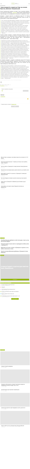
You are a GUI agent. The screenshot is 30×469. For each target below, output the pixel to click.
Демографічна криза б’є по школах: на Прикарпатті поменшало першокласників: (13, 174)
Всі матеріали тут (15, 279)
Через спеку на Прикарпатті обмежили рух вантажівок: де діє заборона (13, 182)
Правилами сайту (14, 104)
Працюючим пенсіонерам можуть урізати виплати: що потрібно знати (15, 169)
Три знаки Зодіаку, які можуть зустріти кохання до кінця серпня (14, 178)
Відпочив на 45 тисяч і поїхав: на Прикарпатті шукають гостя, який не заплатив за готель (15, 248)
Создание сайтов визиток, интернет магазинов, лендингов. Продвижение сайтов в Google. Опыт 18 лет (13, 385)
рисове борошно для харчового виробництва (10, 389)
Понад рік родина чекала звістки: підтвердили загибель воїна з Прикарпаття (15, 244)
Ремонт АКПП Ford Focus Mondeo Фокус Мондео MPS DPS (12, 425)
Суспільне (15, 12)
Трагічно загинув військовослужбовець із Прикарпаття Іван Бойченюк (14, 252)
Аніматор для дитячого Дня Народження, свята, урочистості (13, 407)
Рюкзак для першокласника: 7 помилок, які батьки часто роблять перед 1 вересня (14, 162)
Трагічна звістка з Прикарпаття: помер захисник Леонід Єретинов (14, 166)
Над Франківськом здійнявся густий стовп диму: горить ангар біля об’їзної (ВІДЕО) (15, 241)
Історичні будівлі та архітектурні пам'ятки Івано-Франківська (14, 267)
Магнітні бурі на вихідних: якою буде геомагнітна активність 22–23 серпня (14, 158)
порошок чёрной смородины (7, 366)
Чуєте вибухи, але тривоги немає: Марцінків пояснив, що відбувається (12, 187)
